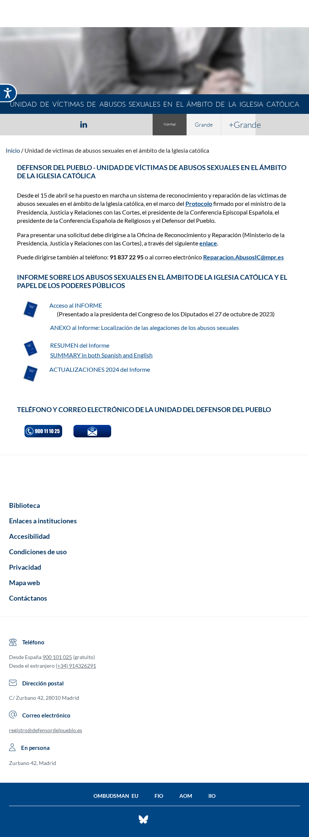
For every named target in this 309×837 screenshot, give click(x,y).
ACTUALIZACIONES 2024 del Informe (99, 369)
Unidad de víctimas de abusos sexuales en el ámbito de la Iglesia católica (116, 150)
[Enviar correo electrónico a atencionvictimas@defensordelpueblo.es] (92, 431)
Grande (204, 124)
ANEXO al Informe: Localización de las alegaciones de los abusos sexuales (144, 327)
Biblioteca (24, 505)
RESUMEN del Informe (80, 345)
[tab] (40, 124)
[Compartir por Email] (106, 124)
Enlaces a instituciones (43, 521)
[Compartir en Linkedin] (84, 124)
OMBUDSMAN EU (115, 796)
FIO (158, 796)
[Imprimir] (129, 124)
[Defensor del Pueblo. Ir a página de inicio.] (154, 14)
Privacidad (25, 567)
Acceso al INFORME (76, 305)
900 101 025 (57, 657)
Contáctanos (28, 598)
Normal (170, 124)
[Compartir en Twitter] (61, 124)
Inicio (13, 150)
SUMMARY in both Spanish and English (101, 355)
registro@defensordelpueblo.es (45, 730)
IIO (212, 796)
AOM (185, 796)
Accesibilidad (29, 536)
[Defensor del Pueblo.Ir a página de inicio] (154, 475)
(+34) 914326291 (76, 665)
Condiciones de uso (38, 551)
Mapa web (24, 582)
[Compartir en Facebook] (40, 124)
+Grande (242, 124)
